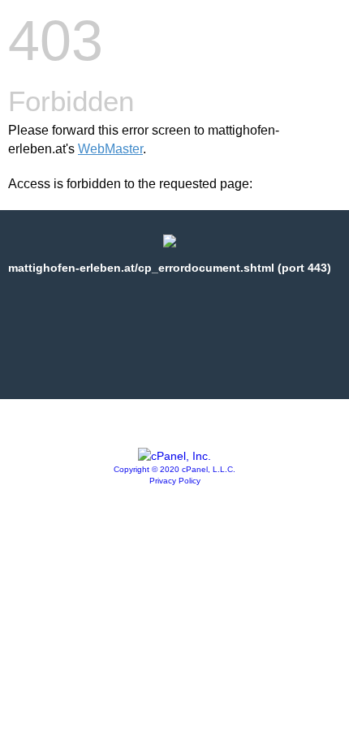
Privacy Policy (174, 480)
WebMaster (110, 149)
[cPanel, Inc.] (174, 455)
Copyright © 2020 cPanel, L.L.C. (174, 469)
